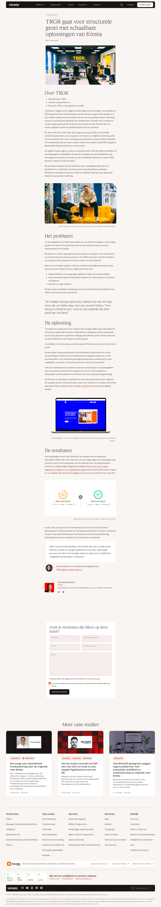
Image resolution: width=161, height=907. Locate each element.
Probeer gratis (145, 5)
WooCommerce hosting (53, 839)
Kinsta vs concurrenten (115, 839)
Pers (132, 845)
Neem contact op (138, 829)
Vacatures (135, 824)
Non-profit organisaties (52, 850)
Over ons (134, 819)
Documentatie (111, 834)
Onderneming (48, 824)
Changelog (109, 829)
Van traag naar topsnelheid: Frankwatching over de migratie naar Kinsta (29, 766)
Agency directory (76, 839)
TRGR (47, 111)
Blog (107, 819)
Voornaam (55, 637)
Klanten (108, 824)
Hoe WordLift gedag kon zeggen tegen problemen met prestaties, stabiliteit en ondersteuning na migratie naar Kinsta (132, 769)
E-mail (53, 646)
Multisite (46, 855)
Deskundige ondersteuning (80, 829)
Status (9, 845)
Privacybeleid (95, 679)
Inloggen (130, 5)
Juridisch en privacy (139, 850)
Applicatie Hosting (98, 864)
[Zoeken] (121, 4)
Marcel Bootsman (52, 40)
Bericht (54, 654)
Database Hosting (119, 864)
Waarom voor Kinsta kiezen (142, 834)
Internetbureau (49, 819)
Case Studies (52, 15)
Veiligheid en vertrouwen (141, 839)
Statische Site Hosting (142, 864)
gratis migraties (83, 386)
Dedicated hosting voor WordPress (22, 839)
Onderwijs (47, 829)
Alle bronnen (110, 845)
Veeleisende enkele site (53, 845)
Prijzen (9, 819)
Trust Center (54, 879)
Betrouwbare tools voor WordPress (84, 845)
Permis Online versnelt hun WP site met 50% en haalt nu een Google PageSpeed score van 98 (79, 768)
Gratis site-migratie (77, 819)
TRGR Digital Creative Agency (69, 569)
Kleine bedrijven (49, 834)
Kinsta (60, 585)
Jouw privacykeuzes (83, 879)
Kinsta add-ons (13, 834)
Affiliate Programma (77, 824)
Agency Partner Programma (81, 834)
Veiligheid (10, 829)
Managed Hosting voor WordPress (21, 824)
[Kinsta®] (14, 4)
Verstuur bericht (59, 691)
